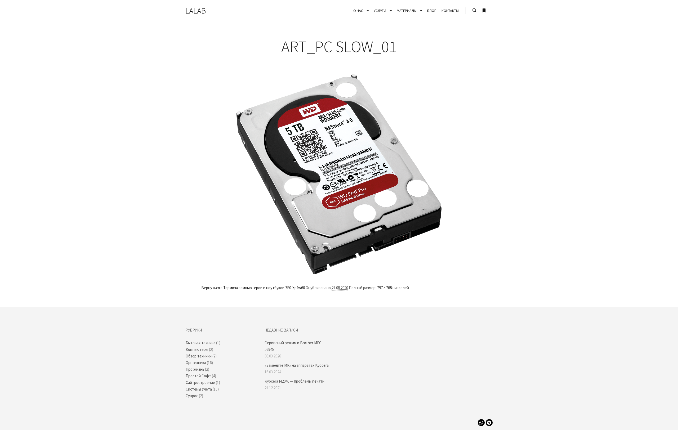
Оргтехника (196, 362)
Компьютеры (197, 349)
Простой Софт (198, 375)
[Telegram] (489, 422)
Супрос (192, 395)
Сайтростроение (200, 382)
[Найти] (474, 10)
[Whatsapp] (481, 422)
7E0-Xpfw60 (295, 287)
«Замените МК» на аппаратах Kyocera (297, 365)
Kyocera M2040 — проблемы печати (294, 381)
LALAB (195, 11)
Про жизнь (195, 369)
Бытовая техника (200, 342)
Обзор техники (199, 356)
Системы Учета (199, 389)
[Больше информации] (484, 10)
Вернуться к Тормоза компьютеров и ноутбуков (242, 287)
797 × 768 (384, 287)
